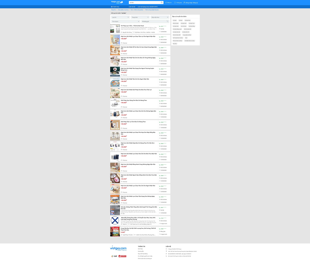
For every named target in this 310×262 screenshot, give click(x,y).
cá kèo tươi (191, 23)
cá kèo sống (192, 26)
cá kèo (174, 20)
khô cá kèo (175, 23)
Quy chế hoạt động (142, 253)
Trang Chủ (113, 9)
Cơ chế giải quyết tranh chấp (145, 256)
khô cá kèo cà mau (177, 40)
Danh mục (116, 7)
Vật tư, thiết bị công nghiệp (137, 9)
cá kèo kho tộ (185, 32)
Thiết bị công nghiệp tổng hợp (152, 9)
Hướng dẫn (141, 251)
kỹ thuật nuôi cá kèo (178, 37)
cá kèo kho (183, 23)
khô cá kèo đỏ (187, 29)
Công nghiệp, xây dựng (123, 9)
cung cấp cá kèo (187, 35)
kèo (186, 37)
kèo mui (175, 43)
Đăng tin (169, 2)
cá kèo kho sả (176, 32)
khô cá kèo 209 (176, 35)
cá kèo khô (175, 26)
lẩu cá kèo (183, 26)
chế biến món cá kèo (190, 40)
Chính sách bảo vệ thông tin (145, 258)
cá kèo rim (187, 20)
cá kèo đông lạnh (177, 29)
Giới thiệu (140, 249)
